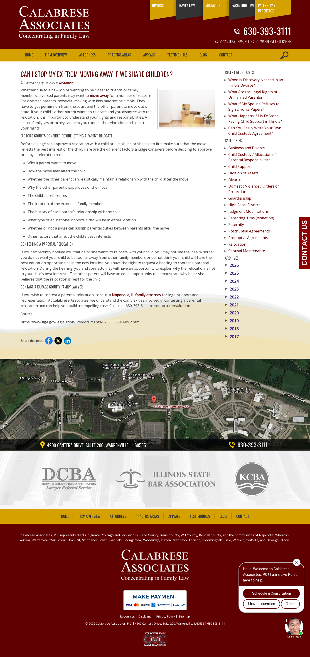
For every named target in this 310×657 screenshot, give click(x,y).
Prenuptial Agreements (248, 237)
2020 (232, 312)
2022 (232, 297)
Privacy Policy (165, 616)
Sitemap (184, 616)
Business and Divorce (246, 147)
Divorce (234, 179)
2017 (232, 336)
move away (99, 95)
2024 (232, 281)
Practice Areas (119, 55)
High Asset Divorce (244, 204)
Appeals (149, 55)
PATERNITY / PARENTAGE (266, 8)
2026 (232, 265)
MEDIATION (213, 5)
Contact (225, 55)
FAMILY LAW (187, 5)
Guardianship (239, 198)
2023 (232, 289)
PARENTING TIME (243, 5)
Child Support (240, 166)
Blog (203, 55)
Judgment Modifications (248, 211)
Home (29, 55)
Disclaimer (145, 616)
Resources (127, 616)
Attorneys (87, 55)
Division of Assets (243, 173)
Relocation (66, 83)
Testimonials (177, 55)
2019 (232, 320)
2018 (232, 328)
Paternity (236, 224)
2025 (232, 273)
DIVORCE (158, 5)
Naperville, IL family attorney (136, 294)
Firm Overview (56, 55)
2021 (232, 305)
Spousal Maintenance (246, 250)
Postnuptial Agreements (249, 231)
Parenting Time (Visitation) (251, 217)
